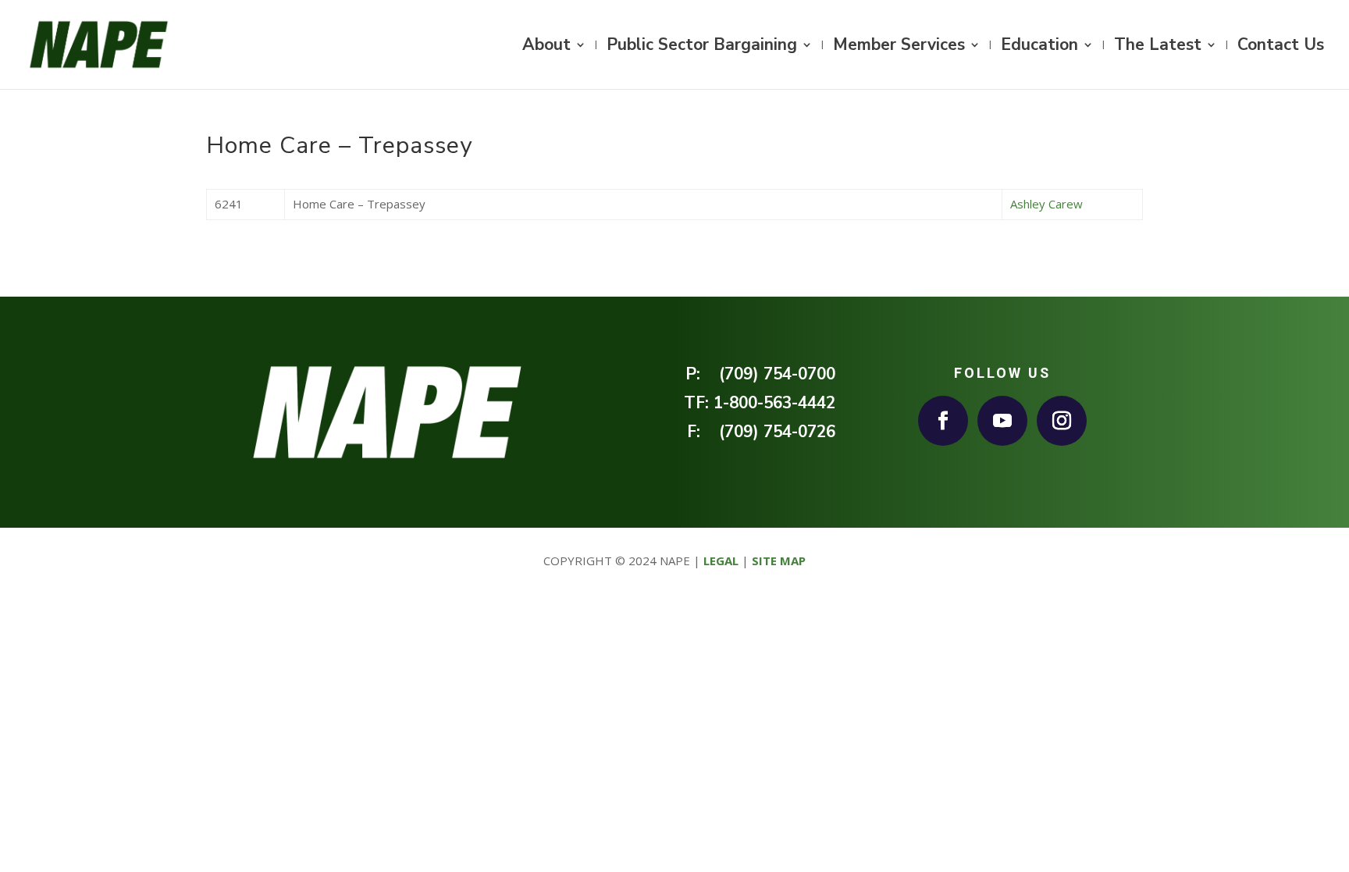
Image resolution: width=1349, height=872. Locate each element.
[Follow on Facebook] (943, 421)
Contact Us (1280, 47)
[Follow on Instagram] (1062, 421)
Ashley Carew (1046, 204)
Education (1039, 47)
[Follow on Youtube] (1002, 421)
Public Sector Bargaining (702, 47)
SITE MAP (779, 560)
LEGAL (721, 560)
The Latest (1157, 47)
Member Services (899, 47)
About (546, 47)
